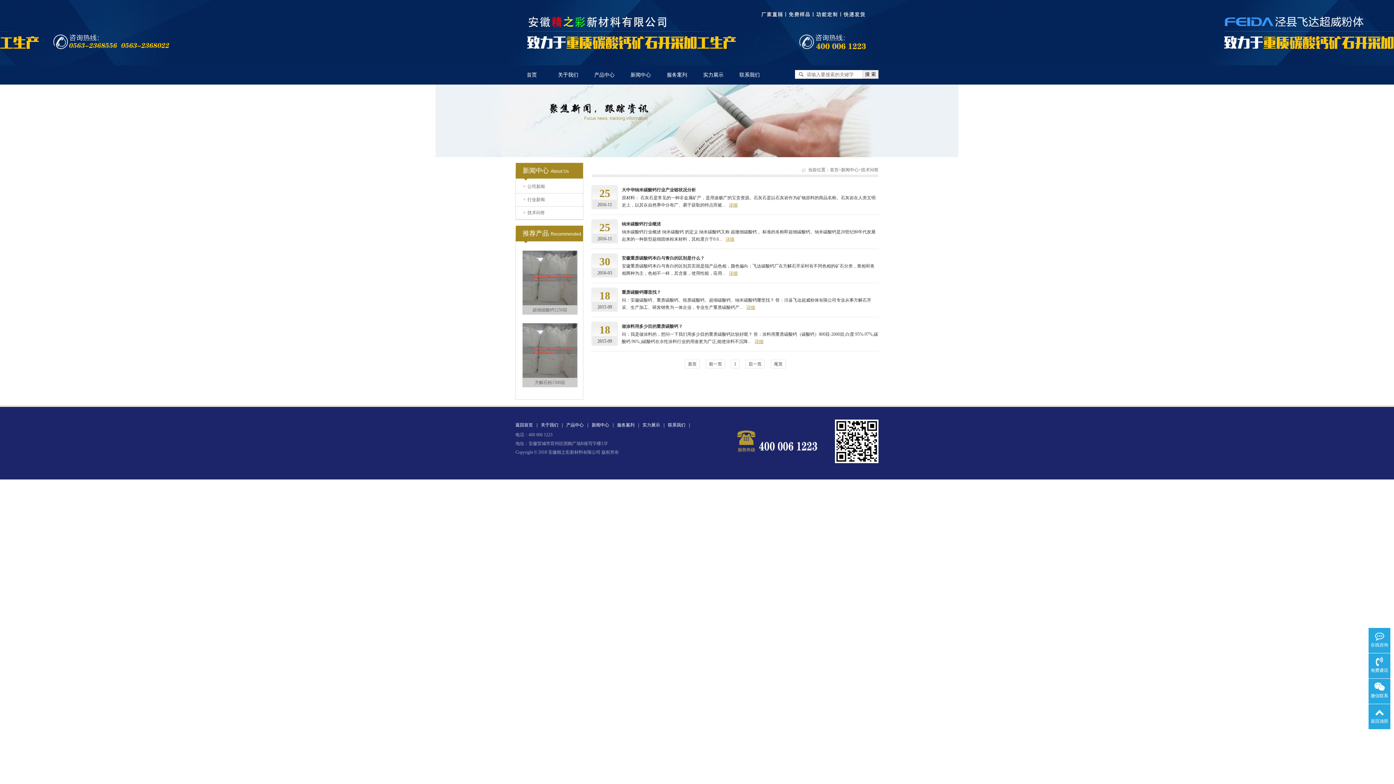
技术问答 (534, 212)
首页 (532, 75)
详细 (733, 205)
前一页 (715, 364)
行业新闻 (534, 199)
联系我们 (749, 75)
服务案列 (677, 75)
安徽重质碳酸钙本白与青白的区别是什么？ (663, 258)
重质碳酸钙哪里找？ (641, 292)
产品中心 (604, 75)
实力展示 (713, 75)
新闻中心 (641, 75)
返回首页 (524, 425)
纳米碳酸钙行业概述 (641, 223)
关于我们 (568, 75)
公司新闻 (534, 186)
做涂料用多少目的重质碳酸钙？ (652, 326)
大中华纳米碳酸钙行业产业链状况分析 (659, 189)
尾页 (778, 364)
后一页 (755, 364)
